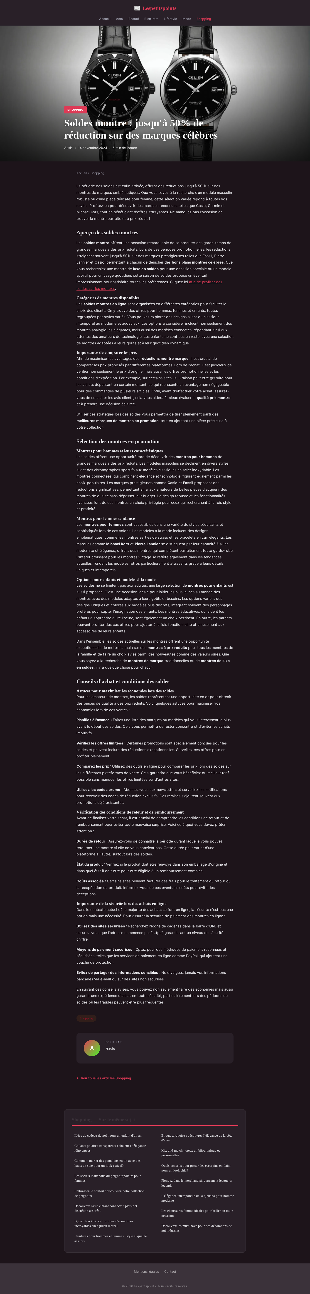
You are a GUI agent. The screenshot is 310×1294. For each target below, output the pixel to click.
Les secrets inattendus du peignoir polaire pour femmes (107, 1178)
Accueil (105, 19)
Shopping (204, 19)
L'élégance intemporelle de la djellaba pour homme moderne (197, 1198)
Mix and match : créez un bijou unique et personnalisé (190, 1152)
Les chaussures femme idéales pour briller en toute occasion (197, 1213)
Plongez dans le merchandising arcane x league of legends (196, 1183)
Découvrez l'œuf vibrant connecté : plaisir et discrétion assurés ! (105, 1208)
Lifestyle (170, 19)
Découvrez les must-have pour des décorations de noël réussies (196, 1228)
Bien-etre (151, 19)
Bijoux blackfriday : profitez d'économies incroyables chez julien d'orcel (103, 1223)
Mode (186, 19)
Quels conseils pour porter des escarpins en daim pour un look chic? (196, 1168)
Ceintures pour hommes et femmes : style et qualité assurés (110, 1238)
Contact (170, 1271)
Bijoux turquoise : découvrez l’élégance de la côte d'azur (196, 1137)
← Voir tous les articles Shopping (103, 1078)
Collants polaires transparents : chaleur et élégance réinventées (110, 1148)
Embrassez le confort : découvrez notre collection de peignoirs (109, 1193)
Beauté (133, 19)
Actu (119, 19)
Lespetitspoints (155, 8)
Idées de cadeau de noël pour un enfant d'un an (108, 1135)
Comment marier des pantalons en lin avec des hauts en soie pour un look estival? (107, 1163)
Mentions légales (146, 1271)
